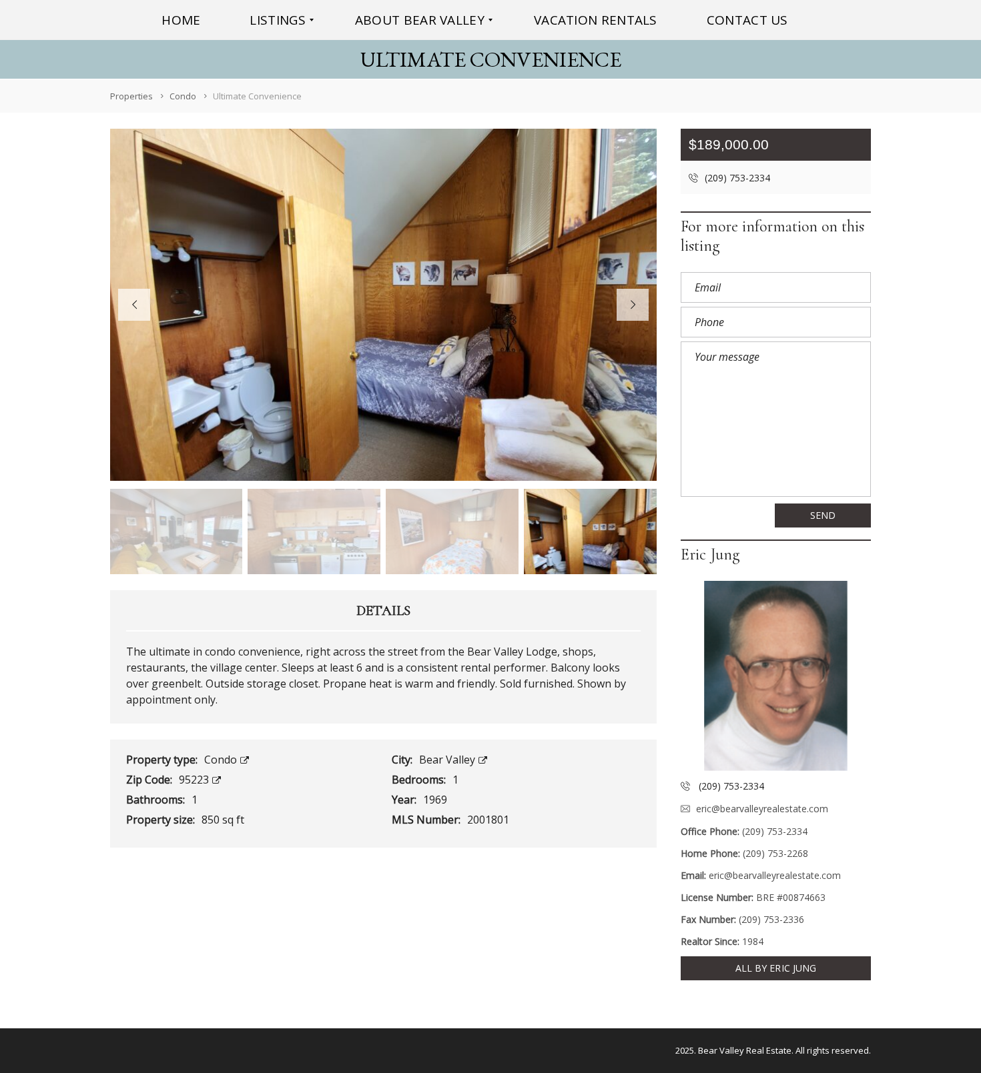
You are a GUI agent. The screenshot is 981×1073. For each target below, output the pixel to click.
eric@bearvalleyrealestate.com (762, 808)
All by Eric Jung (776, 968)
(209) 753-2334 (736, 177)
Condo (222, 759)
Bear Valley (448, 759)
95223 (195, 779)
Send (823, 515)
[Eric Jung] (776, 676)
